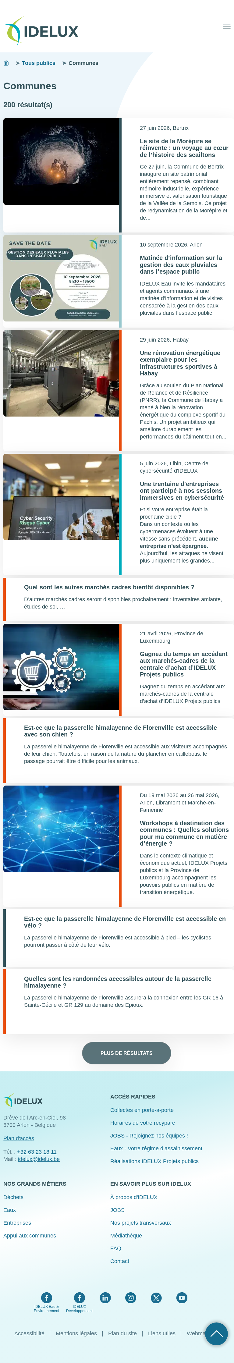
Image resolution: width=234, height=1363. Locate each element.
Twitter (156, 1297)
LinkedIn (105, 1297)
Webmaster (201, 1333)
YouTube (181, 1297)
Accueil (6, 63)
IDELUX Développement (79, 1308)
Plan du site (122, 1333)
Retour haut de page (216, 1333)
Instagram (130, 1297)
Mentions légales (76, 1333)
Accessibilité (29, 1333)
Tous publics (38, 63)
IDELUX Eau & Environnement (46, 1308)
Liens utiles (162, 1333)
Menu (227, 26)
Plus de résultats (127, 1053)
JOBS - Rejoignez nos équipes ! (149, 1136)
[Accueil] (43, 31)
